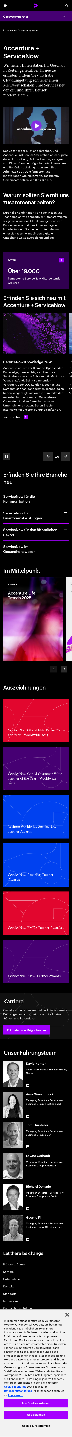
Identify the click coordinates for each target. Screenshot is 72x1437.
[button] (26, 1030)
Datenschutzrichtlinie (17, 1308)
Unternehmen (12, 1279)
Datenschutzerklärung (18, 1391)
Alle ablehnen (36, 1414)
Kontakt (8, 1286)
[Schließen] (67, 1314)
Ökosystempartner (15, 16)
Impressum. (15, 1395)
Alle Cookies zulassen (36, 1403)
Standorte (9, 1293)
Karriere (8, 1271)
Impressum (10, 1301)
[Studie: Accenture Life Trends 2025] (33, 619)
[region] (36, 1373)
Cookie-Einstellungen (36, 1426)
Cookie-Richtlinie (15, 1386)
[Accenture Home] (36, 5)
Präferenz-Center (14, 1264)
